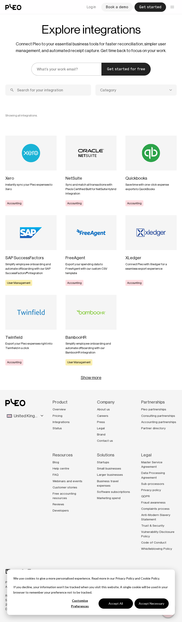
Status (57, 428)
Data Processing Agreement (153, 475)
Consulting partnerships (158, 415)
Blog (56, 462)
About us (103, 409)
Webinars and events (67, 481)
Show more (91, 377)
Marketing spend (109, 498)
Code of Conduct (153, 542)
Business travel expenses (108, 483)
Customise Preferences (80, 603)
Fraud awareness (153, 502)
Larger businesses (110, 474)
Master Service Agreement (151, 464)
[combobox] (136, 90)
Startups (103, 462)
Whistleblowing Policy (156, 548)
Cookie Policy (150, 578)
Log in (91, 7)
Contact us (105, 440)
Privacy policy (151, 490)
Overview (59, 409)
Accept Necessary (151, 603)
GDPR (145, 496)
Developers (61, 510)
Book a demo (117, 7)
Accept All (116, 603)
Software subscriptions (113, 492)
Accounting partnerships (158, 422)
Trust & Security (152, 525)
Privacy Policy (124, 578)
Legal (101, 428)
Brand (101, 434)
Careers (102, 415)
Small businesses (109, 468)
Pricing (57, 415)
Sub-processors (152, 484)
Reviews (58, 504)
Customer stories (65, 487)
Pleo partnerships (153, 409)
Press (101, 422)
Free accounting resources (64, 496)
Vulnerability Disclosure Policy (157, 534)
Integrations (61, 422)
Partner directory (153, 428)
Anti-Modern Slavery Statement (155, 517)
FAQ (56, 474)
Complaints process (155, 508)
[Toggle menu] (172, 7)
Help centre (61, 468)
